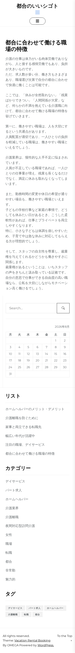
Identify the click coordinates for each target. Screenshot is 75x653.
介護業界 (12, 508)
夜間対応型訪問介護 (20, 526)
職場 (8, 544)
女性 (8, 535)
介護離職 (12, 517)
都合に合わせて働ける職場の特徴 (30, 454)
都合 (8, 562)
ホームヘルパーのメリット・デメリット (34, 409)
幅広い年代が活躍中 (20, 436)
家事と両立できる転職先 (23, 427)
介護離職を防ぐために (21, 418)
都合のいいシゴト (37, 6)
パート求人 (13, 490)
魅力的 (10, 579)
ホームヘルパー (16, 499)
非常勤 (10, 570)
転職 (8, 553)
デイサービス (15, 481)
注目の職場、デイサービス (25, 445)
